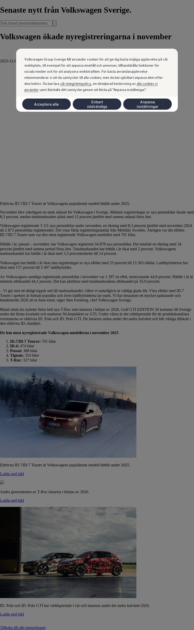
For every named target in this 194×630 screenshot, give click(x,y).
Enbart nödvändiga (97, 104)
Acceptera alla (46, 104)
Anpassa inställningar (147, 104)
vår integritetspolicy (75, 83)
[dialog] (97, 315)
